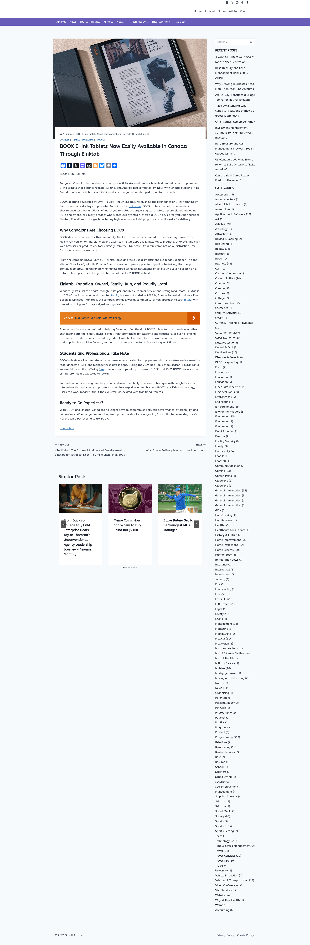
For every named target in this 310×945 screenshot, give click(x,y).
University (221, 870)
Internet (220, 569)
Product (100, 140)
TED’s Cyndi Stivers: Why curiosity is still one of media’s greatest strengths (234, 110)
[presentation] (80, 498)
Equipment (222, 416)
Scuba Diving (223, 776)
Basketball (222, 243)
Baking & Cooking (226, 238)
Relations (221, 742)
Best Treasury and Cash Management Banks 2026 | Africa (232, 72)
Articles (61, 21)
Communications (226, 303)
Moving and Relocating (229, 678)
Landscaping (223, 589)
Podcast (220, 717)
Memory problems (227, 648)
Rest (218, 757)
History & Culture (226, 535)
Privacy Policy (225, 935)
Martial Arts (223, 633)
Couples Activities (226, 313)
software (135, 206)
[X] (232, 2)
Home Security (224, 549)
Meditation (222, 643)
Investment (222, 574)
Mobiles (220, 668)
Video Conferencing (227, 885)
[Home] (61, 134)
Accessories (222, 194)
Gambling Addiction (227, 465)
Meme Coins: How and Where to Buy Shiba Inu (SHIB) (127, 525)
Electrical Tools (225, 392)
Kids (217, 584)
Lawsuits (221, 599)
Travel (219, 850)
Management (223, 623)
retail (187, 299)
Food (218, 456)
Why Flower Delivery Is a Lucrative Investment (176, 447)
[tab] (123, 567)
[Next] (196, 524)
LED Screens (223, 604)
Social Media (223, 811)
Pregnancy (221, 727)
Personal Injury (225, 702)
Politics (219, 722)
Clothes (220, 293)
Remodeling (222, 747)
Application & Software (230, 214)
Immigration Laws (226, 559)
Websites (221, 895)
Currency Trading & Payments (234, 322)
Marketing (88, 140)
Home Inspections (226, 544)
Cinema (220, 283)
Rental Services (225, 752)
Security (220, 781)
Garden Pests (223, 475)
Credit (219, 318)
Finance (108, 21)
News (72, 21)
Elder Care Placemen (228, 387)
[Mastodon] (252, 2)
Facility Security (225, 441)
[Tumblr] (247, 2)
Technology (222, 841)
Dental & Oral (224, 347)
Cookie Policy (245, 935)
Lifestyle (220, 613)
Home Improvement (228, 539)
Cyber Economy (225, 337)
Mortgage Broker (226, 673)
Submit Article (227, 11)
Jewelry (220, 579)
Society (219, 816)
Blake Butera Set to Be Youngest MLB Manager (178, 525)
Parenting (221, 697)
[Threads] (242, 2)
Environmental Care (227, 411)
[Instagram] (237, 2)
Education (221, 377)
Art (217, 219)
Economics (222, 372)
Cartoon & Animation (228, 273)
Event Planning (224, 431)
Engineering (222, 401)
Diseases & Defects (227, 357)
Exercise (220, 436)
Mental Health (224, 658)
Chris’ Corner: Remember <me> (235, 121)
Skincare (220, 801)
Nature (219, 683)
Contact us (247, 11)
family (115, 295)
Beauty (95, 21)
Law (218, 594)
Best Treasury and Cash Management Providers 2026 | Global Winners (234, 148)
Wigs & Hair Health (227, 900)
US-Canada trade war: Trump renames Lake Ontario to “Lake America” (235, 164)
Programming (224, 737)
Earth (218, 367)
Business (65, 140)
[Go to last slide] (63, 524)
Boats (219, 258)
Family (219, 446)
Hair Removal (224, 520)
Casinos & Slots (225, 278)
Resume (220, 762)
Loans (219, 618)
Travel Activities (225, 855)
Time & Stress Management (233, 845)
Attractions (222, 234)
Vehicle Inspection (226, 875)
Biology (220, 253)
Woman (220, 905)
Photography (223, 712)
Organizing (222, 693)
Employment (223, 396)
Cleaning (220, 288)
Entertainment (224, 406)
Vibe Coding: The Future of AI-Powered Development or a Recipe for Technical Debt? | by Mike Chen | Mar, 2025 (90, 449)
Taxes (218, 836)
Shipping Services (226, 796)
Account (210, 11)
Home (198, 11)
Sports (84, 21)
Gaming (220, 470)
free (101, 369)
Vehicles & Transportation (231, 880)
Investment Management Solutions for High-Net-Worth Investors (234, 132)
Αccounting (222, 910)
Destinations (223, 352)
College (220, 298)
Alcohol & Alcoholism (229, 204)
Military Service (225, 663)
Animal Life (222, 209)
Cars (218, 268)
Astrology (221, 229)
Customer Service (226, 332)
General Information (228, 490)
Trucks (219, 865)
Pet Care (220, 707)
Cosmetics (221, 308)
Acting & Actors (225, 199)
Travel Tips (222, 860)
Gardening (221, 480)
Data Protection (225, 342)
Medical (220, 638)
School (219, 767)
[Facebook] (226, 2)
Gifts (218, 510)
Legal (218, 609)
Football (220, 461)
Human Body (223, 554)
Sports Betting (224, 831)
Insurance (221, 564)
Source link (67, 428)
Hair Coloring (223, 515)
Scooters (220, 771)
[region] (42, 920)
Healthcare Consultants (230, 530)
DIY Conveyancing (226, 362)
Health (219, 525)
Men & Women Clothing (230, 653)
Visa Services (223, 890)
